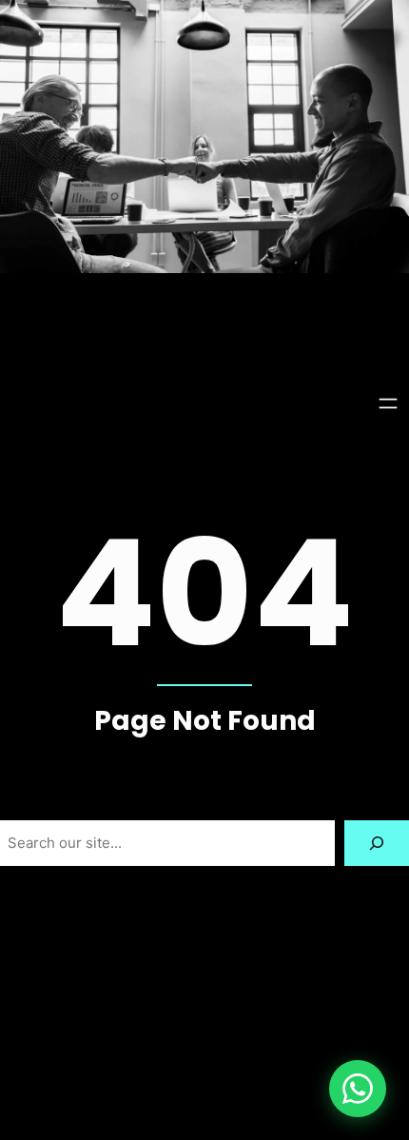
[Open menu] (388, 403)
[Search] (376, 843)
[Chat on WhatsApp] (357, 1088)
